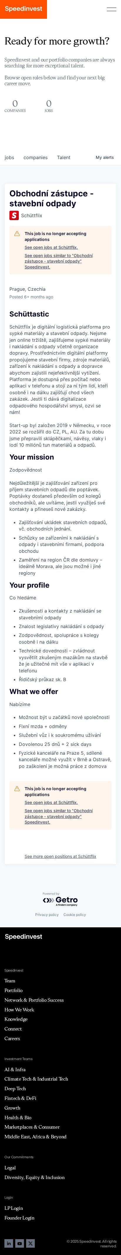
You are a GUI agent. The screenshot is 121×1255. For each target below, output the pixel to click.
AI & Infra (15, 1069)
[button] (111, 9)
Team (9, 981)
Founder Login (19, 1218)
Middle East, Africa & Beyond (35, 1137)
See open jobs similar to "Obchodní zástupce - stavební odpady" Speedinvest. (59, 261)
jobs (9, 157)
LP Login (13, 1208)
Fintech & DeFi (20, 1098)
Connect (13, 1029)
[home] (23, 9)
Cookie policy (74, 914)
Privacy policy (47, 914)
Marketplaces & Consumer (32, 1127)
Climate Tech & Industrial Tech (36, 1079)
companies (35, 157)
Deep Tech (15, 1088)
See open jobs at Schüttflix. (51, 247)
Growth (12, 1108)
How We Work (19, 1010)
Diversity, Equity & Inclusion (34, 1177)
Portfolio (13, 990)
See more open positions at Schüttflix (60, 856)
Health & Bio (17, 1117)
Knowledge (16, 1019)
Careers (12, 1038)
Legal (10, 1168)
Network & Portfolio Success (33, 1000)
